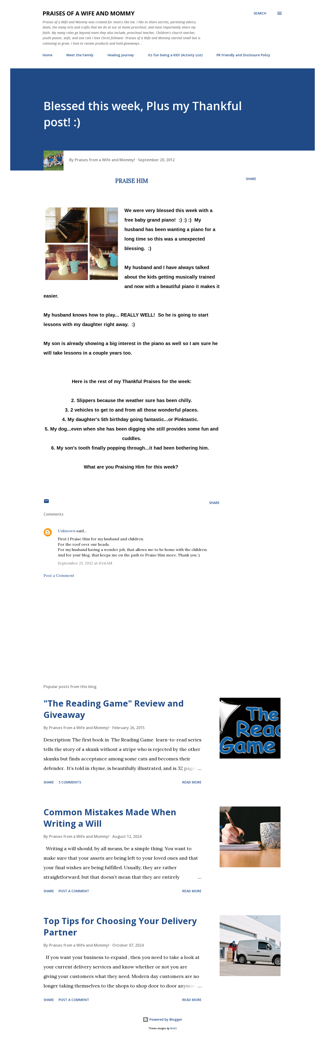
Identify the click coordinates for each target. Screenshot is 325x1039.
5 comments (70, 782)
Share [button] (251, 178)
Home (47, 55)
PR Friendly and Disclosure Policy (243, 55)
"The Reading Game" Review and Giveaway (114, 709)
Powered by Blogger (165, 1019)
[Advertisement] (124, 625)
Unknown (66, 530)
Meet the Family (80, 55)
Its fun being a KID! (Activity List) (175, 55)
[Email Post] (46, 502)
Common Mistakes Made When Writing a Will (110, 817)
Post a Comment (59, 575)
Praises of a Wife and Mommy (88, 13)
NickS (173, 1028)
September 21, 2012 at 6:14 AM (85, 563)
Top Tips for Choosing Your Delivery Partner (120, 926)
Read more (192, 782)
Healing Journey (121, 55)
